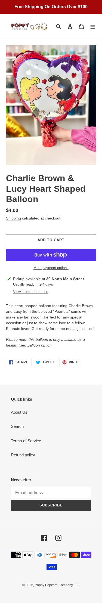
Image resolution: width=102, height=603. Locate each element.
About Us (19, 412)
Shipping (13, 218)
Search (17, 426)
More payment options (51, 268)
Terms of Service (26, 440)
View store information (30, 292)
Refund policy (23, 455)
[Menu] (92, 26)
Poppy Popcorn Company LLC (57, 585)
